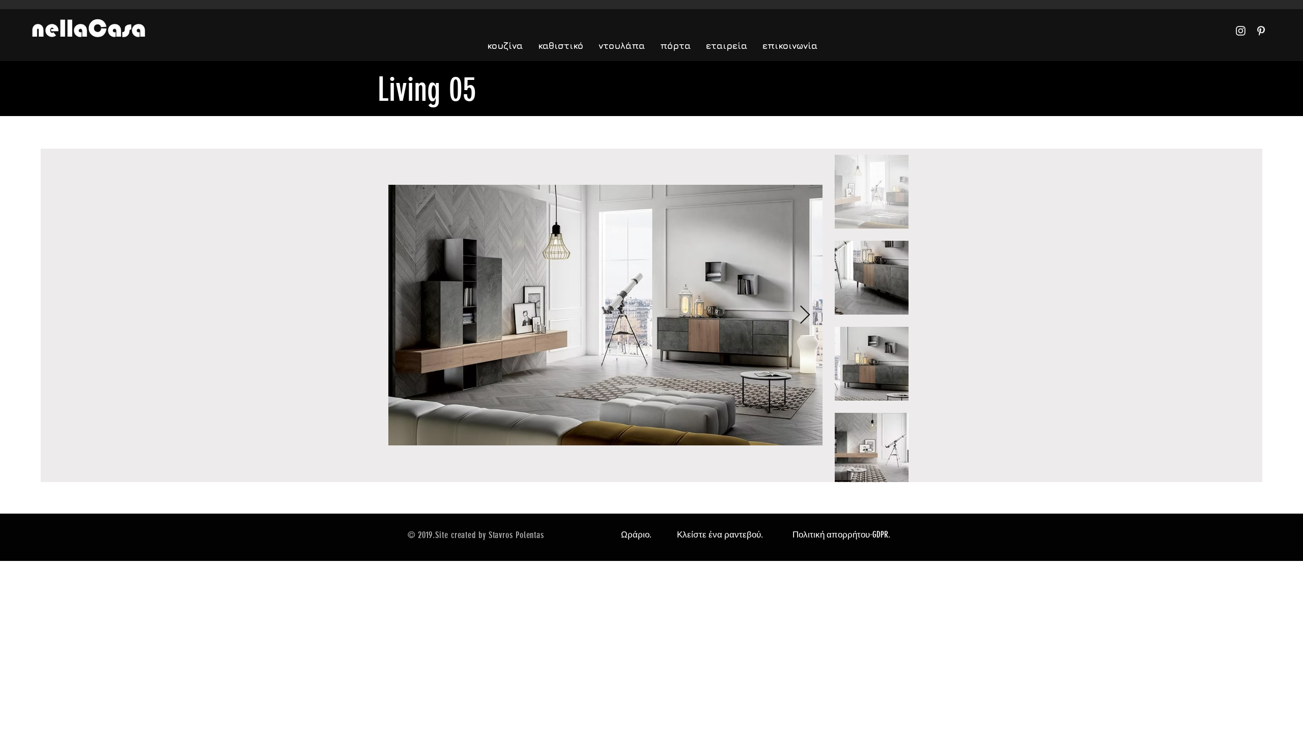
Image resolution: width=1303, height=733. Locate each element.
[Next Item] (805, 315)
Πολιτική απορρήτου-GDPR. (841, 534)
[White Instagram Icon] (1240, 30)
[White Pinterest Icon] (1261, 30)
